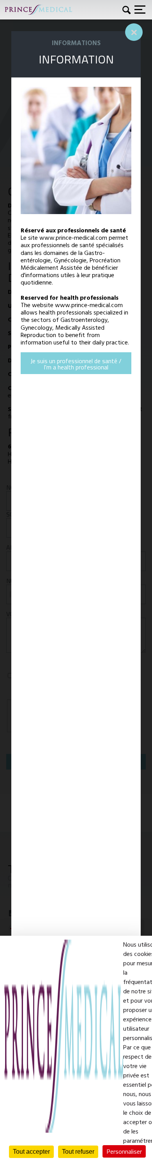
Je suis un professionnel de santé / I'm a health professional (76, 364)
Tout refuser (78, 1151)
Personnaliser (124, 1151)
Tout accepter (31, 1151)
